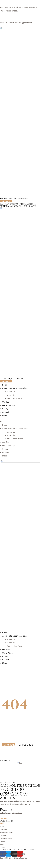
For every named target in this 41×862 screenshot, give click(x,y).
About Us (11, 392)
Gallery (5, 409)
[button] (6, 201)
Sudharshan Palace (15, 398)
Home (4, 385)
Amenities (11, 395)
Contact (5, 412)
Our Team (6, 402)
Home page (8, 744)
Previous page (24, 744)
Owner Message (8, 405)
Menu (4, 416)
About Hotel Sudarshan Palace (14, 388)
